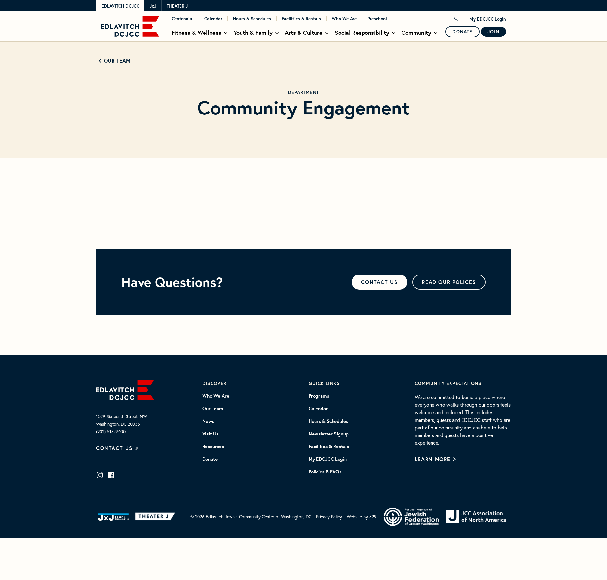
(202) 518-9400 (111, 432)
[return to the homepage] (125, 389)
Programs (319, 395)
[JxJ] (113, 517)
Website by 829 (362, 517)
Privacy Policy (329, 517)
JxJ (153, 6)
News (208, 421)
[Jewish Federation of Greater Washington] (411, 516)
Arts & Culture (303, 32)
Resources (213, 446)
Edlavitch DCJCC (120, 6)
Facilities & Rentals (301, 18)
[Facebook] (111, 475)
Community (416, 32)
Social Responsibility (362, 32)
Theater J (177, 6)
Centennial (182, 18)
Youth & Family (253, 32)
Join (493, 31)
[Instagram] (100, 475)
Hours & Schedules (252, 18)
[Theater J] (156, 517)
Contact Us (114, 448)
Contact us (379, 282)
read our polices (449, 282)
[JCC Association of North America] (476, 516)
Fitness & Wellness (196, 32)
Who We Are (344, 18)
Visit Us (210, 433)
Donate (462, 31)
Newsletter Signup (329, 433)
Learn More (433, 459)
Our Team (117, 60)
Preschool (377, 18)
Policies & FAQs (325, 471)
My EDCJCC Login (487, 19)
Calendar (213, 18)
